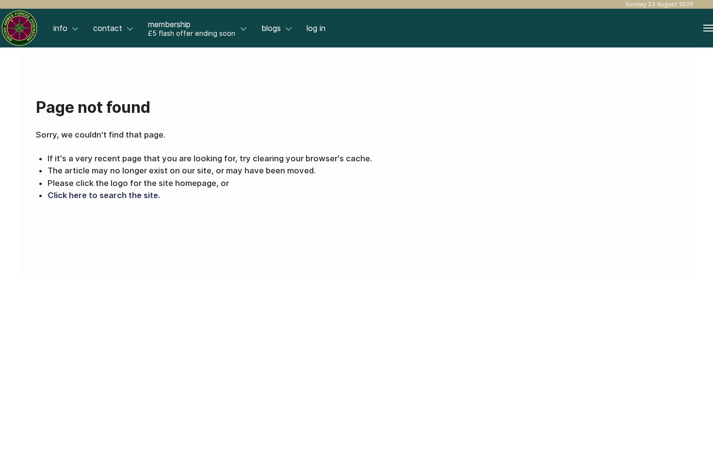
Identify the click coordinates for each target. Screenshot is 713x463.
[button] (708, 28)
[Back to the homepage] (19, 28)
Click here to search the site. (104, 195)
